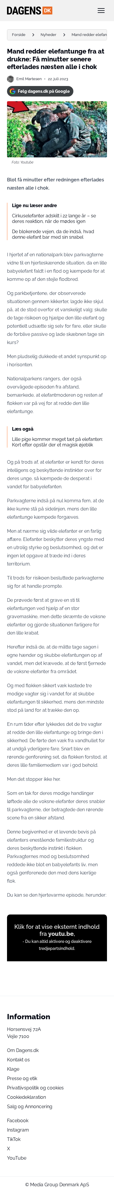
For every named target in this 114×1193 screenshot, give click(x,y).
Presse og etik (22, 1078)
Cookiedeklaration (26, 1097)
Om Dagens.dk (23, 1050)
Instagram (18, 1130)
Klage (13, 1069)
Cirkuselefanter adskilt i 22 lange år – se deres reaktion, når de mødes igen (54, 218)
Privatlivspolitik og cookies (35, 1088)
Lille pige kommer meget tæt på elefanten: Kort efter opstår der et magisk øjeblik (57, 442)
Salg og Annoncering (29, 1106)
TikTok (13, 1139)
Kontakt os (18, 1060)
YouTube (16, 1158)
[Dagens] (47, 10)
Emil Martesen (29, 79)
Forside (18, 34)
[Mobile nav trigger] (101, 10)
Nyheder (48, 34)
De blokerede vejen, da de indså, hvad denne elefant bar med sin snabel (53, 234)
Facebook (17, 1120)
